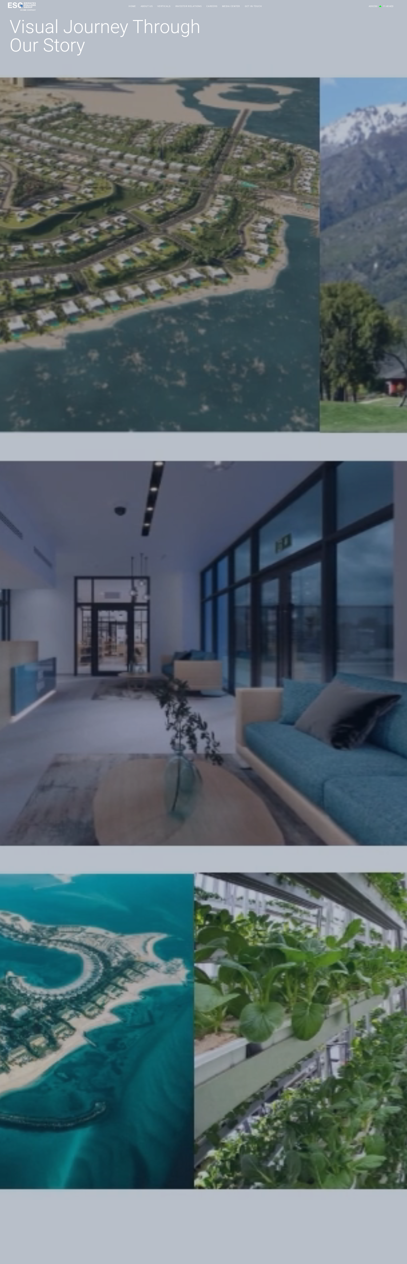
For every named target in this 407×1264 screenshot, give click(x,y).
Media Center (231, 6)
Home (132, 6)
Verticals (164, 6)
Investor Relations (188, 6)
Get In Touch (253, 6)
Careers (211, 6)
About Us (147, 6)
